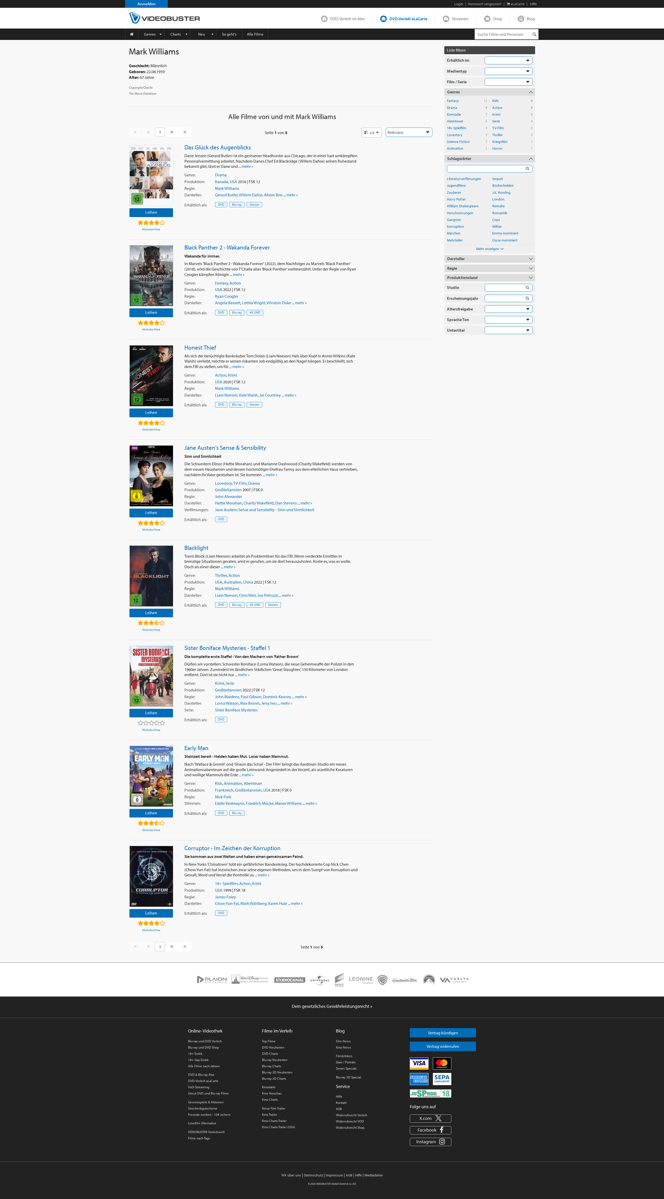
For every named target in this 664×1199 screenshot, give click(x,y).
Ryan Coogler (226, 296)
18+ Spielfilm (226, 883)
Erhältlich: (195, 204)
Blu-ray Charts (271, 1066)
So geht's (229, 34)
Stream (254, 204)
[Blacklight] (151, 576)
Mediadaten (373, 1175)
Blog (531, 18)
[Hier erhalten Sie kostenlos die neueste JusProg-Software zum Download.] (430, 1093)
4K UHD (255, 312)
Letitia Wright (253, 302)
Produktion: (194, 181)
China (248, 582)
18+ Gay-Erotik (198, 1060)
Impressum (334, 1175)
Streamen (460, 18)
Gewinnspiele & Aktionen (206, 1102)
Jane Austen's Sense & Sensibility (225, 447)
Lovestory (223, 483)
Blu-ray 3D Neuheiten (277, 1072)
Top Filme (268, 1041)
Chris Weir (247, 595)
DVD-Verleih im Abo (347, 18)
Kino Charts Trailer (274, 1121)
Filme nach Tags (199, 1138)
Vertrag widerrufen (443, 1046)
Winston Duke (279, 302)
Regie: (189, 188)
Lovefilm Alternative (202, 1123)
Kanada (221, 181)
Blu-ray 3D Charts (274, 1078)
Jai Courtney (270, 395)
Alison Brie (273, 194)
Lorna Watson (227, 703)
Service (343, 1086)
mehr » (247, 166)
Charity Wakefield (259, 502)
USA (233, 181)
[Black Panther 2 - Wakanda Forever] (151, 275)
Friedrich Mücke (260, 803)
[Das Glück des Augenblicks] (151, 175)
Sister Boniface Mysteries (236, 709)
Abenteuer (253, 783)
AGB (339, 1109)
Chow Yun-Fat (227, 903)
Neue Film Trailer (273, 1108)
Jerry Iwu (269, 703)
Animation (233, 783)
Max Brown (250, 703)
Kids (218, 783)
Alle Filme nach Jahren (204, 1066)
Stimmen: (192, 803)
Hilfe (339, 1096)
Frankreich (224, 790)
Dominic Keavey (277, 696)
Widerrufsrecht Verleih (351, 1115)
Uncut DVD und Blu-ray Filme (208, 1093)
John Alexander (228, 496)
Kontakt (341, 1102)
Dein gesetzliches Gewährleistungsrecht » (332, 1006)
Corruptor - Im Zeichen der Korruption (232, 848)
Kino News (343, 1047)
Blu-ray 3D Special (348, 1077)
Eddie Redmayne (229, 803)
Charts (175, 34)
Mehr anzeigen (487, 248)
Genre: (190, 174)
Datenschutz (313, 1175)
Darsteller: (193, 194)
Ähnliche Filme (151, 229)
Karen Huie (277, 903)
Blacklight (196, 547)
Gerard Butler (226, 194)
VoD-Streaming (198, 1087)
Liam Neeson (226, 395)
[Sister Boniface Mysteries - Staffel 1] (151, 676)
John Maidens (227, 696)
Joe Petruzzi (267, 595)
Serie (230, 683)
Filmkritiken (344, 1056)
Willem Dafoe (250, 194)
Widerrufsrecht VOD (350, 1121)
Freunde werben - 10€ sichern (209, 1114)
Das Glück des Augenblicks (217, 147)
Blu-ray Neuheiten (274, 1060)
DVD (221, 204)
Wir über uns (291, 1175)
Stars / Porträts (346, 1062)
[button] (371, 132)
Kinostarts (268, 1087)
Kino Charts (270, 1099)
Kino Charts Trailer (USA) (278, 1127)
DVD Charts (270, 1053)
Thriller (221, 575)
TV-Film (240, 483)
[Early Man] (151, 776)
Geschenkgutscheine (202, 1108)
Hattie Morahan (228, 502)
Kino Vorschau (272, 1093)
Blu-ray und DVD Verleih (205, 1041)
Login (458, 4)
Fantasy (221, 283)
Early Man (196, 748)
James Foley (225, 896)
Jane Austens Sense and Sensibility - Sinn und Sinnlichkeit (264, 509)
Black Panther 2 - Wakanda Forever (227, 247)
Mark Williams (227, 188)
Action (235, 283)
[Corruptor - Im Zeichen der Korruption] (151, 876)
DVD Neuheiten (273, 1047)
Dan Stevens (286, 502)
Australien (232, 582)
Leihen (151, 212)
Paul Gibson (251, 696)
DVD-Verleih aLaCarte (408, 18)
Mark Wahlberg (253, 903)
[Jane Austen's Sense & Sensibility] (151, 476)
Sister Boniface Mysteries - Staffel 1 (227, 648)
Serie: (189, 709)
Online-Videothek (205, 1031)
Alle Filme (255, 34)
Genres (150, 34)
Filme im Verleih (277, 1031)
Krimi (232, 375)
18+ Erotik (195, 1053)
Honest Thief (200, 347)
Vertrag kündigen (443, 1032)
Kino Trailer (269, 1114)
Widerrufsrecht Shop (350, 1127)
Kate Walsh (248, 395)
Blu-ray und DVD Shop (203, 1047)
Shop (497, 18)
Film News (343, 1041)
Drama (221, 174)
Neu (201, 34)
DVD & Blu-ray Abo (201, 1074)
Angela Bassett (227, 302)
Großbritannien (228, 489)
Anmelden (146, 3)
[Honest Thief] (151, 375)
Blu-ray (237, 204)
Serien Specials (346, 1068)
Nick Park (223, 796)
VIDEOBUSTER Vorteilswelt (206, 1132)
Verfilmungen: (196, 509)
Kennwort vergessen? (485, 4)
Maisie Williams (288, 803)
